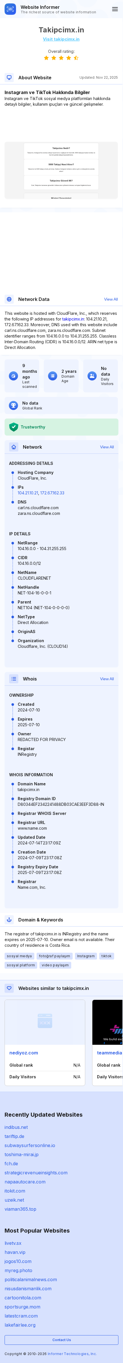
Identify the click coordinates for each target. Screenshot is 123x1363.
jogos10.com (18, 1261)
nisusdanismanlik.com (28, 1288)
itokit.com (15, 1191)
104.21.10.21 (28, 492)
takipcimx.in (73, 319)
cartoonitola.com (23, 1297)
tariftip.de (14, 1136)
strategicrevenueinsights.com (36, 1172)
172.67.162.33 (52, 492)
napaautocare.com (25, 1182)
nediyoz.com (23, 1053)
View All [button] (111, 299)
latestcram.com (21, 1316)
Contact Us (61, 1340)
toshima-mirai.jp (22, 1154)
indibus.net (16, 1127)
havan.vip (15, 1252)
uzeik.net (14, 1200)
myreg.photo (18, 1270)
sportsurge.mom (22, 1307)
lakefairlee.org (20, 1325)
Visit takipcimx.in (61, 39)
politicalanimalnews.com (31, 1279)
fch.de (11, 1163)
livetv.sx (13, 1243)
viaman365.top (20, 1209)
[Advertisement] (61, 124)
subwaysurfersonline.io (30, 1145)
